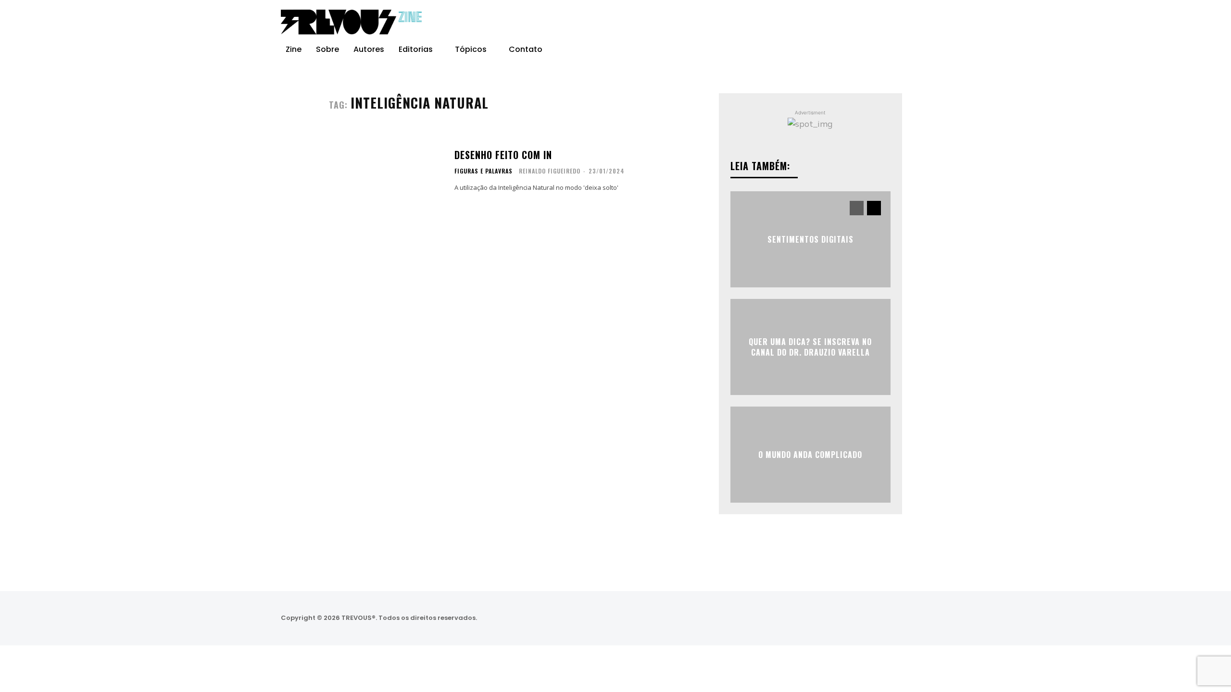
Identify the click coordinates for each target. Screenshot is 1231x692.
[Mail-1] (940, 618)
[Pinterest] (921, 22)
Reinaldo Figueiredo (549, 171)
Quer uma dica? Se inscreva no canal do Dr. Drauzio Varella (810, 346)
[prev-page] (857, 208)
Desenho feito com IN (503, 155)
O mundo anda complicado (810, 454)
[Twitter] (888, 618)
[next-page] (874, 208)
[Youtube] (940, 22)
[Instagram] (902, 22)
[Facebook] (882, 22)
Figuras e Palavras (483, 171)
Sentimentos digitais (810, 239)
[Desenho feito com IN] (385, 170)
